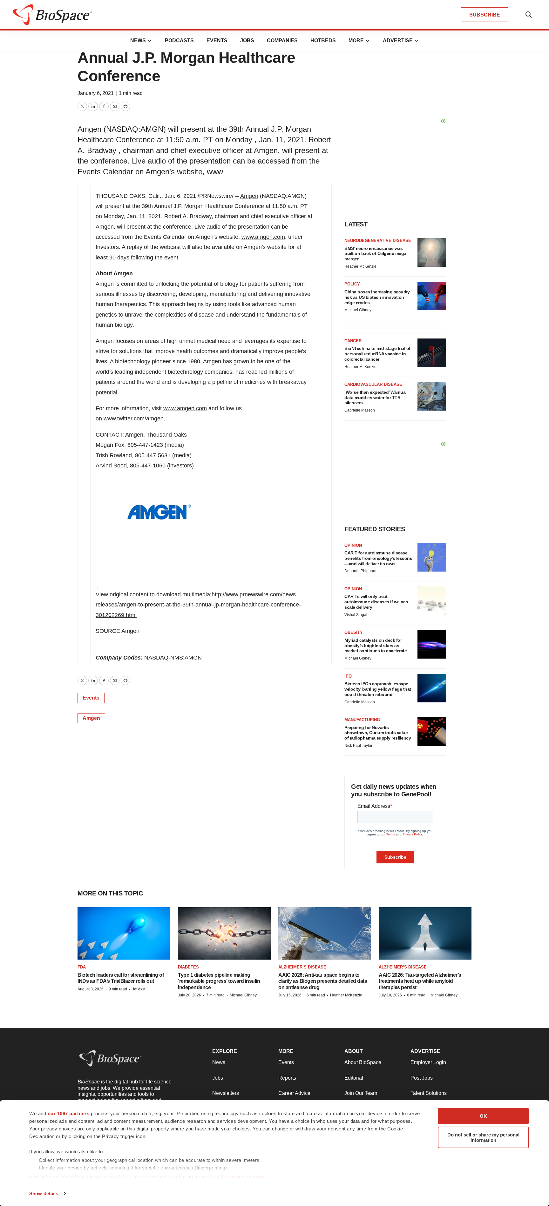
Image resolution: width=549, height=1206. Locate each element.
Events (217, 40)
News (138, 40)
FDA (82, 967)
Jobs (247, 40)
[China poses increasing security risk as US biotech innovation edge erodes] (431, 296)
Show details (43, 1193)
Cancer (353, 340)
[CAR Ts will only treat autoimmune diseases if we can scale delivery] (431, 600)
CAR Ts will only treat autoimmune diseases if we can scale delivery (376, 602)
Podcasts (179, 40)
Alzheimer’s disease (302, 967)
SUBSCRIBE (484, 14)
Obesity (353, 632)
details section (246, 1176)
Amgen (249, 196)
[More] (149, 40)
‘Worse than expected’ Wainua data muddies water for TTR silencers (374, 397)
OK (483, 1116)
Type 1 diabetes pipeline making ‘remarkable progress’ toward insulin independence (219, 981)
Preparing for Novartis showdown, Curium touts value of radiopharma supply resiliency (377, 733)
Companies (282, 40)
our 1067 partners (69, 1113)
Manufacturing (362, 719)
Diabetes (188, 967)
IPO (348, 676)
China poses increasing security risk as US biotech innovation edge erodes (377, 297)
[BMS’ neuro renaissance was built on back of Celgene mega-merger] (431, 252)
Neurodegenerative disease (377, 240)
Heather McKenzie (360, 266)
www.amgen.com (263, 237)
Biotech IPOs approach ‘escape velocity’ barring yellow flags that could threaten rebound (377, 689)
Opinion (353, 545)
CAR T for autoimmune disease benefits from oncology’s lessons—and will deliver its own (378, 558)
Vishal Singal (355, 615)
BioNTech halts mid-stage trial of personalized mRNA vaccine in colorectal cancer (377, 354)
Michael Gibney (357, 310)
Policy (352, 284)
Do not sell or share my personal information (483, 1137)
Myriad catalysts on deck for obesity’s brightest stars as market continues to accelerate (375, 645)
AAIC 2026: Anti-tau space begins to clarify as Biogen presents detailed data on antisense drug (322, 981)
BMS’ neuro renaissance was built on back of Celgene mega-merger (376, 254)
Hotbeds (323, 40)
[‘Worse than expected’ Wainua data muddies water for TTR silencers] (431, 396)
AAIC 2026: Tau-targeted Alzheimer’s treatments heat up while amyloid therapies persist (420, 981)
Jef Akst (138, 989)
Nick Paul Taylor (358, 745)
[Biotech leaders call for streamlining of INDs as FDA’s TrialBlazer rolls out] (124, 933)
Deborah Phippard (360, 571)
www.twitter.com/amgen (134, 418)
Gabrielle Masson (359, 410)
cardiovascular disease (373, 384)
